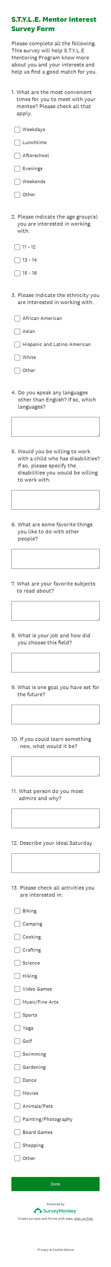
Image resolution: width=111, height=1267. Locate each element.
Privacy (43, 1249)
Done (55, 1184)
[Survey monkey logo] (55, 1210)
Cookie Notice (63, 1249)
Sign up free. (83, 1218)
